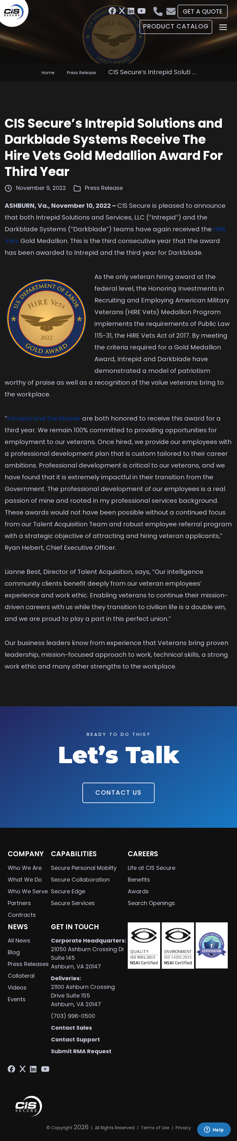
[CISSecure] (16, 14)
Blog (14, 952)
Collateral (21, 976)
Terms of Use (155, 1128)
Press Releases (28, 964)
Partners (19, 903)
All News (19, 940)
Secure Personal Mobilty (84, 868)
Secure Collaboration (80, 879)
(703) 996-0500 (73, 1016)
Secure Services (73, 903)
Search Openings (151, 903)
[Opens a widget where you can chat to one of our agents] (214, 1130)
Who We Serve (28, 891)
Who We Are (25, 868)
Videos (17, 987)
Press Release (81, 73)
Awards (138, 891)
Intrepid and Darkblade (44, 418)
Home (48, 73)
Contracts (22, 915)
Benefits (139, 879)
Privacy (183, 1128)
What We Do (25, 879)
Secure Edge (68, 891)
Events (17, 999)
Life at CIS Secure (151, 868)
